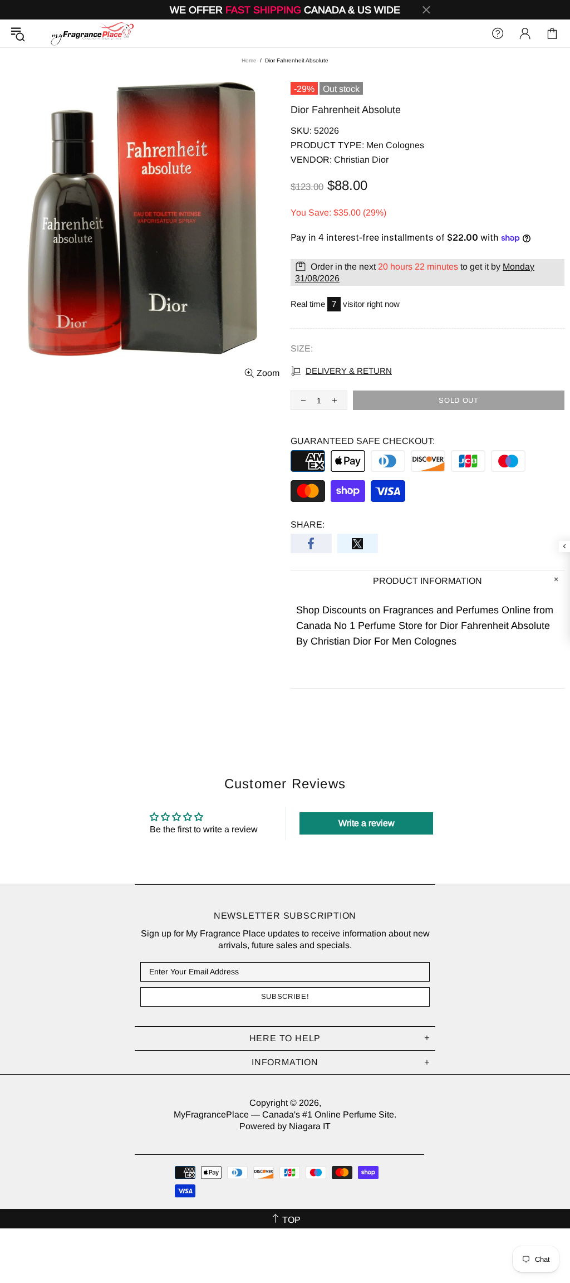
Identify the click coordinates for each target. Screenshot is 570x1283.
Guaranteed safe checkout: (363, 441)
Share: (308, 524)
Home (249, 60)
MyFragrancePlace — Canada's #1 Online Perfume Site (92, 33)
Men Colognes (395, 145)
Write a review (366, 823)
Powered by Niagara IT (285, 1126)
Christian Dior (361, 159)
